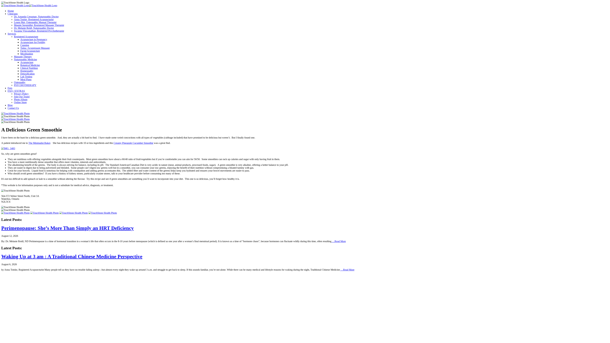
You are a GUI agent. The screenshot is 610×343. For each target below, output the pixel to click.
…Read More (338, 241)
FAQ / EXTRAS (16, 91)
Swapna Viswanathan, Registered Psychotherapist (39, 31)
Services (12, 33)
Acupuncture (26, 62)
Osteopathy (19, 82)
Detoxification (27, 73)
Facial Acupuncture (30, 51)
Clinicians (13, 13)
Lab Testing (26, 76)
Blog (10, 105)
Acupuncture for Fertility (32, 42)
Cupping (24, 45)
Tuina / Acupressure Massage (35, 48)
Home (11, 11)
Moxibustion (26, 53)
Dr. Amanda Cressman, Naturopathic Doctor (36, 16)
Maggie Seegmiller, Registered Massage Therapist (39, 25)
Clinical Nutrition (29, 68)
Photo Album (20, 99)
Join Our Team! (22, 96)
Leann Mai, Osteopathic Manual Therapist (35, 22)
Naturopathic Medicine (25, 59)
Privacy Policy (21, 93)
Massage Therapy (23, 56)
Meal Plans (25, 79)
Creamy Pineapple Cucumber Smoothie (133, 143)
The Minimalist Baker (39, 143)
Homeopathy (26, 71)
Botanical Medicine (30, 65)
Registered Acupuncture (26, 36)
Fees (10, 88)
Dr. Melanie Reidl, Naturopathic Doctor (34, 28)
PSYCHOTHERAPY (25, 85)
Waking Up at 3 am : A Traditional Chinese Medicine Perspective (71, 256)
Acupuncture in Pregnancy (33, 39)
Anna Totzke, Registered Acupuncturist (34, 19)
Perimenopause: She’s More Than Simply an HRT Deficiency (67, 228)
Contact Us (13, 108)
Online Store (20, 102)
